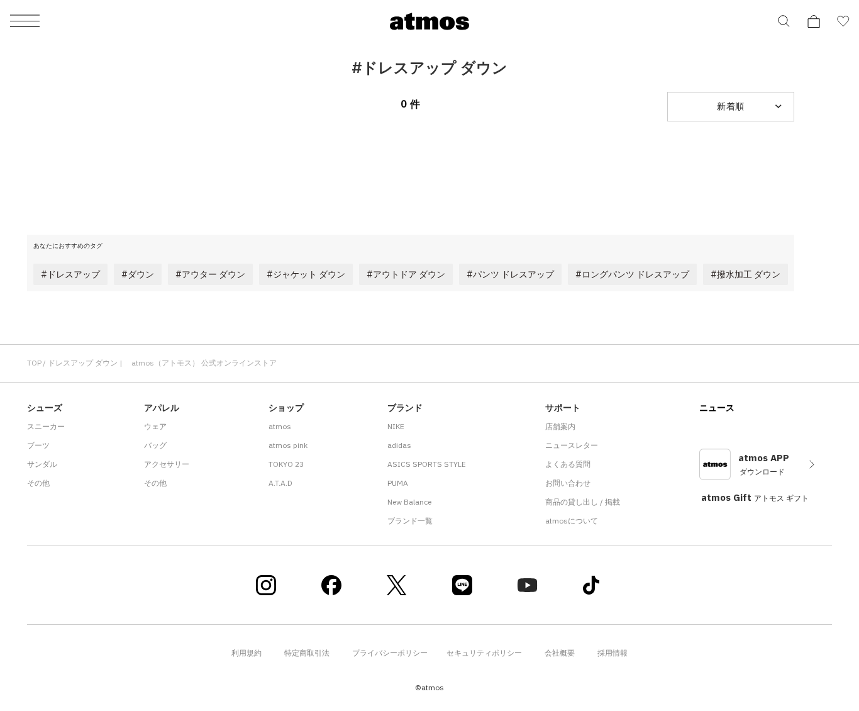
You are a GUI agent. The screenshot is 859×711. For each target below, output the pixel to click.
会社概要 (560, 653)
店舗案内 (560, 426)
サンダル (42, 464)
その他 (38, 483)
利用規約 (246, 653)
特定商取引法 (307, 653)
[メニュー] (25, 21)
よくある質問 (567, 464)
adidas (399, 445)
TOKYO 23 (286, 464)
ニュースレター (571, 445)
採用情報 (612, 653)
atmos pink (288, 445)
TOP (34, 362)
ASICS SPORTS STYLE (426, 464)
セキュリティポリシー (484, 653)
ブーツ (38, 445)
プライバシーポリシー (390, 653)
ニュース (716, 407)
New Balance (409, 502)
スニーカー (46, 426)
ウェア (155, 426)
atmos (280, 426)
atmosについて (571, 520)
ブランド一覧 (410, 520)
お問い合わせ (567, 483)
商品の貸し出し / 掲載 (582, 502)
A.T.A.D (280, 483)
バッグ (155, 445)
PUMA (397, 483)
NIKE (395, 426)
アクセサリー (166, 464)
